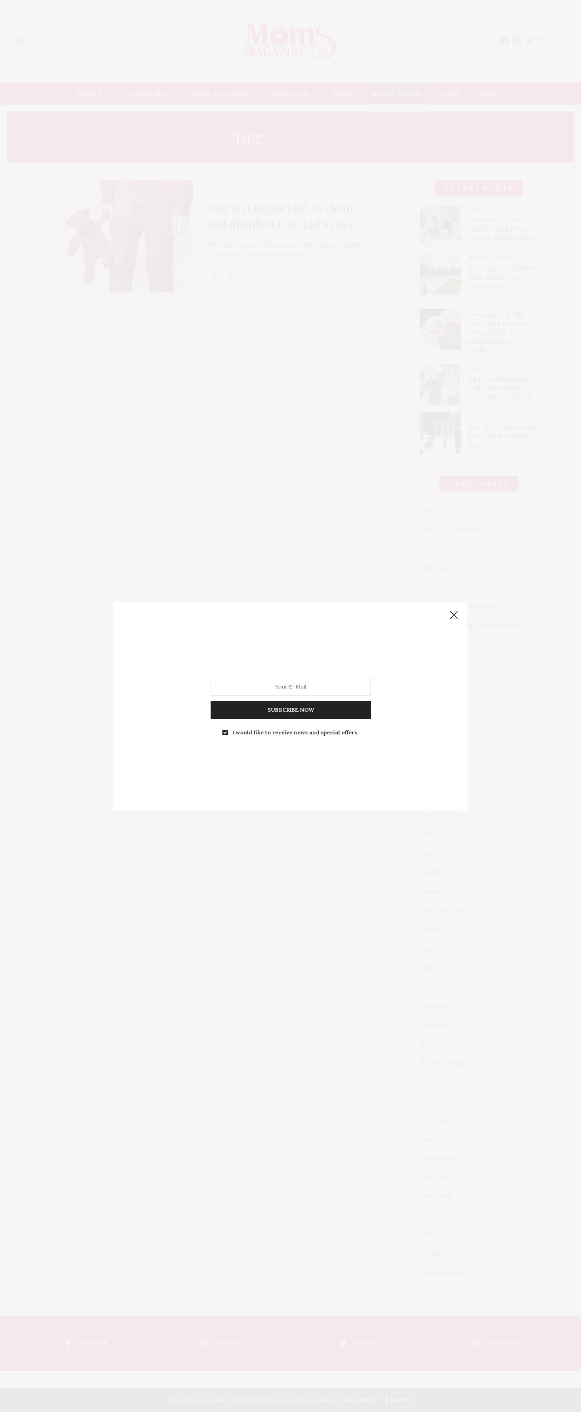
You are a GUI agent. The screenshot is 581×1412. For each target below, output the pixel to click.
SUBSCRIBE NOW (290, 709)
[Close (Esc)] (454, 615)
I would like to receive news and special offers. (295, 732)
